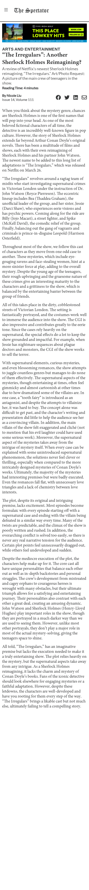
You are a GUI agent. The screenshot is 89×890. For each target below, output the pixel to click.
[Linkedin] (75, 98)
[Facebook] (58, 98)
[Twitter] (67, 98)
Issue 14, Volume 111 (18, 99)
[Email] (84, 98)
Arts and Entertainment (31, 49)
